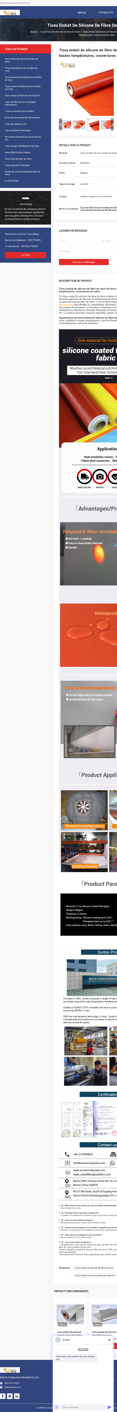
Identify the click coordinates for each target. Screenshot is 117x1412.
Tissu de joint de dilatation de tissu (22, 146)
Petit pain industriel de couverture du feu (23, 138)
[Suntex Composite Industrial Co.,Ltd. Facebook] (2, 1396)
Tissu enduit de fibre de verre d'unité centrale (23, 87)
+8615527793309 (29, 246)
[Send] (109, 1407)
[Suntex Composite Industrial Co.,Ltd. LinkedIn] (17, 1396)
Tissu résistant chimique (17, 165)
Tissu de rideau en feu (16, 124)
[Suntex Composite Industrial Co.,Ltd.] (10, 12)
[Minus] (109, 1340)
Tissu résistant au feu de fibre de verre (21, 69)
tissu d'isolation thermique (18, 130)
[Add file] (57, 1407)
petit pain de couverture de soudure (22, 117)
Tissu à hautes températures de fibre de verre (23, 78)
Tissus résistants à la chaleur (19, 111)
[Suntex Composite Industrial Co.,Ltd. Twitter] (9, 1396)
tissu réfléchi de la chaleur (17, 152)
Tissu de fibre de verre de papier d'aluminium (20, 103)
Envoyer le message (84, 262)
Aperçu (33, 32)
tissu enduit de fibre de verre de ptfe (22, 95)
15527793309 (34, 240)
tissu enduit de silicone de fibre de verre (60, 32)
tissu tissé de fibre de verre (18, 159)
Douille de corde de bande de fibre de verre (22, 173)
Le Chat (25, 255)
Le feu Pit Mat (12, 181)
